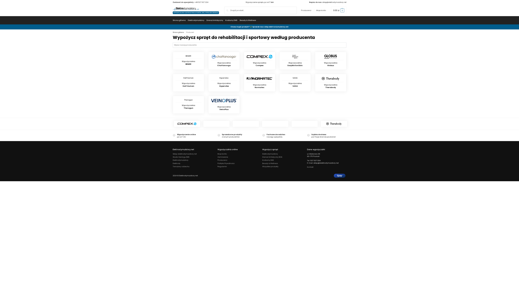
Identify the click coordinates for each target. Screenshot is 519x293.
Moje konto (321, 10)
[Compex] (187, 124)
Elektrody (176, 163)
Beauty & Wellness (270, 163)
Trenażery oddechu (181, 166)
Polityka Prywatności (226, 163)
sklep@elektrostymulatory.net (334, 2)
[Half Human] (245, 124)
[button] (338, 10)
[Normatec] (216, 124)
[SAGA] (304, 124)
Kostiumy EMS (268, 160)
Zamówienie (223, 157)
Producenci (306, 10)
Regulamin (222, 166)
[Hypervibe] (275, 124)
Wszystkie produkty (270, 166)
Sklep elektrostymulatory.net (185, 154)
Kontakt (310, 167)
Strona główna (178, 32)
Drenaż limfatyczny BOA (272, 157)
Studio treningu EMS (181, 157)
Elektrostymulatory (180, 160)
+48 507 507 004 (201, 2)
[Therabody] (334, 124)
